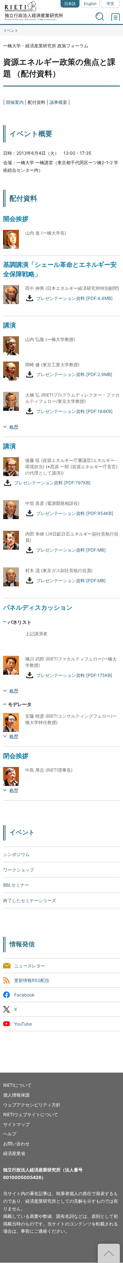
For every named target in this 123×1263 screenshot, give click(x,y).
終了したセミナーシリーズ (29, 900)
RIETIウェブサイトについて (30, 1114)
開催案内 (15, 102)
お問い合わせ (16, 1143)
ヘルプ (9, 1133)
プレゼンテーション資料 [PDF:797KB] (52, 483)
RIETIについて (17, 1085)
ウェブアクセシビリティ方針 (32, 1104)
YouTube (23, 1024)
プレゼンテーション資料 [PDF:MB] (71, 550)
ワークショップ (18, 869)
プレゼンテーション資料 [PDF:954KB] (74, 513)
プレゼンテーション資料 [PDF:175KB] (74, 675)
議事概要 (58, 102)
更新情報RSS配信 (31, 980)
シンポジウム (16, 854)
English (90, 3)
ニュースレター (29, 965)
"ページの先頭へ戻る (109, 1253)
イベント (10, 30)
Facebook (24, 995)
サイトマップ (16, 1124)
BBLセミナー (16, 885)
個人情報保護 (16, 1095)
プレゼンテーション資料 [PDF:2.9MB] (74, 374)
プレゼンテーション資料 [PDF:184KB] (74, 411)
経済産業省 (14, 1153)
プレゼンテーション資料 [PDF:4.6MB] (74, 298)
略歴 (13, 426)
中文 (110, 3)
